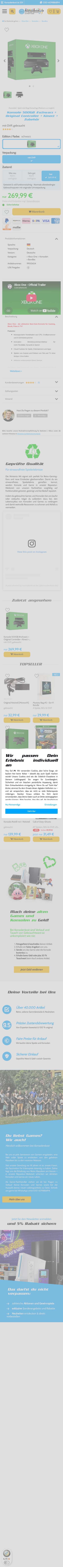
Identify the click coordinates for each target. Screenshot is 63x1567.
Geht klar (31, 811)
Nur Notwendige (12, 804)
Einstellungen (51, 804)
